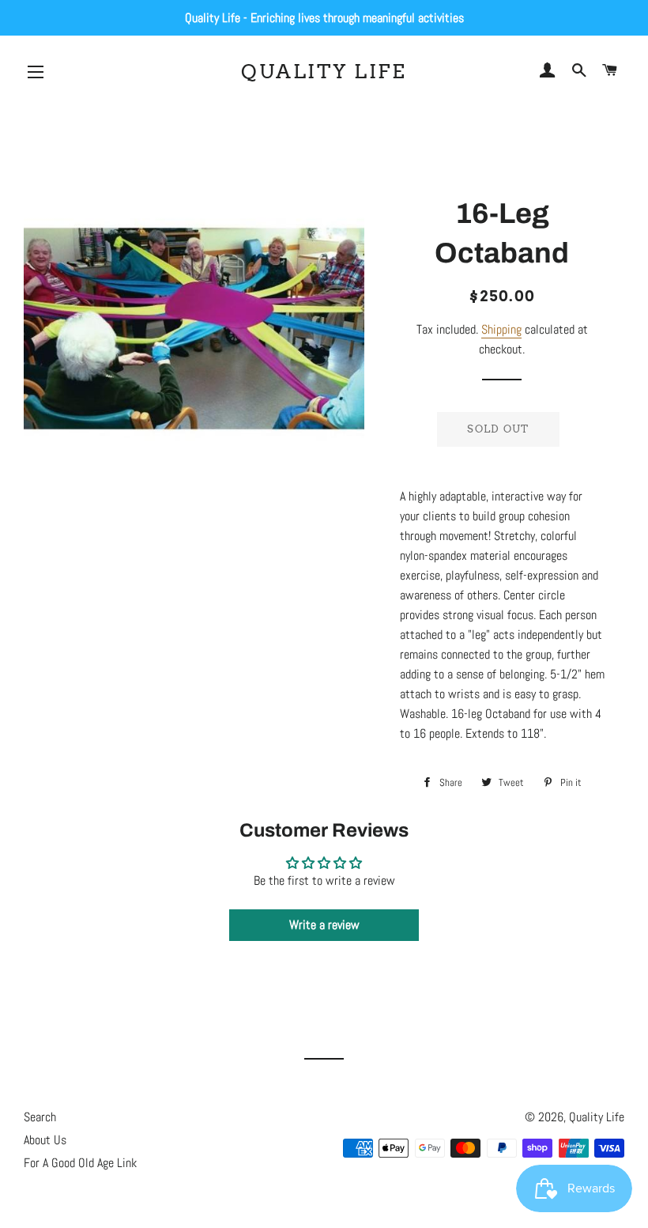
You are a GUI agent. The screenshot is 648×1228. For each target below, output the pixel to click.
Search (40, 1117)
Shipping (501, 329)
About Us (45, 1140)
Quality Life (323, 71)
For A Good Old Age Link (80, 1162)
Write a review (324, 924)
